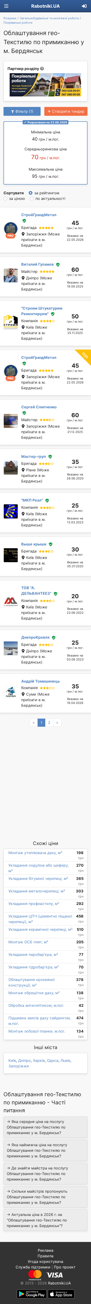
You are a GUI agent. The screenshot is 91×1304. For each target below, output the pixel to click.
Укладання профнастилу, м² (33, 903)
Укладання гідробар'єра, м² (33, 967)
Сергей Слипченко (39, 407)
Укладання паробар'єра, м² (33, 954)
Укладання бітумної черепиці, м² (38, 878)
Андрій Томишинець (40, 681)
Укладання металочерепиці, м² (36, 891)
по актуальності (50, 198)
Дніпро (24, 1060)
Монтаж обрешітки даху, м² (34, 992)
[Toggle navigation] (6, 6)
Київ (12, 1060)
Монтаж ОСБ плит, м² (28, 942)
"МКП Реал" (32, 500)
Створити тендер (68, 111)
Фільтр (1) (24, 111)
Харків (39, 1060)
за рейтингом (46, 193)
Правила (45, 1256)
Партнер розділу (23, 68)
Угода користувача (45, 1261)
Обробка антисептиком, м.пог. (36, 1005)
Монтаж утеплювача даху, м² (35, 852)
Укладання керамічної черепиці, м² (40, 929)
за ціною (17, 198)
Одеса (52, 1060)
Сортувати (14, 193)
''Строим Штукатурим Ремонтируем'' (41, 311)
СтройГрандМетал (38, 214)
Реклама (45, 1250)
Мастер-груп (33, 456)
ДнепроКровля (35, 637)
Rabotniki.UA (45, 6)
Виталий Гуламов (37, 264)
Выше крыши (33, 544)
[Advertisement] (45, 783)
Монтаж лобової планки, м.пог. (36, 1031)
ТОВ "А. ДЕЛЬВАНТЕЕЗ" (36, 590)
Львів (65, 1060)
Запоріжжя (18, 1066)
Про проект (65, 1267)
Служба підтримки (33, 1267)
